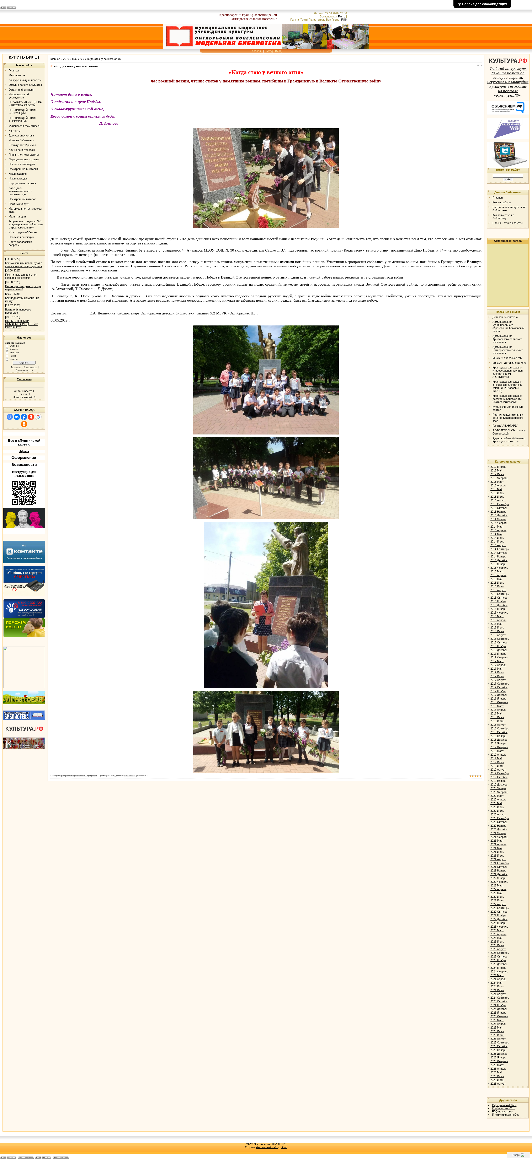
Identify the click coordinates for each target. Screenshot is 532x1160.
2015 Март (497, 571)
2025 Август (498, 1038)
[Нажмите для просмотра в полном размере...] (266, 433)
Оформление (23, 457)
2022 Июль (497, 900)
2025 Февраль (499, 1016)
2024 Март (497, 975)
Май (74, 58)
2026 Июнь (497, 1076)
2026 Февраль (499, 1061)
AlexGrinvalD (129, 776)
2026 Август (498, 1083)
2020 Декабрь (498, 829)
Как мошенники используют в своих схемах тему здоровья (23, 264)
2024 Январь (498, 967)
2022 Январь (498, 878)
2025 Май (496, 1027)
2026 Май (496, 1072)
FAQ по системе (502, 1111)
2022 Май (496, 893)
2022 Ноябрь (498, 915)
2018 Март (497, 706)
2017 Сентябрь (499, 683)
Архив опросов (30, 367)
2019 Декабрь (498, 784)
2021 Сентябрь (499, 863)
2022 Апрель (498, 889)
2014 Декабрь (498, 560)
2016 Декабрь (498, 650)
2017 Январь (498, 653)
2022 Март (497, 885)
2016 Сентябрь (499, 638)
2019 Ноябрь (498, 780)
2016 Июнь (497, 627)
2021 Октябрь (498, 866)
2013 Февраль (499, 478)
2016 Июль (497, 631)
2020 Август (498, 814)
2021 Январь (498, 833)
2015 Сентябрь (499, 593)
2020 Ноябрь (498, 825)
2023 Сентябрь (499, 952)
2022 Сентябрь (499, 908)
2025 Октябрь (498, 1046)
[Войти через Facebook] (24, 417)
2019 (66, 58)
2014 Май (496, 534)
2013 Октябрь (498, 507)
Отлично (14, 346)
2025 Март (497, 1020)
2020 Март (497, 795)
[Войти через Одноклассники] (24, 424)
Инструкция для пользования (24, 473)
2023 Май (496, 937)
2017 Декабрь (498, 694)
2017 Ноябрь (498, 691)
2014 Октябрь (498, 552)
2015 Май (496, 579)
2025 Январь (498, 1012)
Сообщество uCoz (503, 1108)
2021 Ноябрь (498, 870)
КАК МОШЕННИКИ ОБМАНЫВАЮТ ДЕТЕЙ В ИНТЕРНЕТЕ (21, 324)
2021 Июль (497, 855)
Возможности (24, 465)
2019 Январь (498, 743)
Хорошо (14, 349)
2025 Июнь (497, 1031)
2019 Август (498, 769)
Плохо (13, 356)
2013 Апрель (498, 485)
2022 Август (498, 904)
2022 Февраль (499, 881)
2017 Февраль (499, 657)
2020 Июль (497, 810)
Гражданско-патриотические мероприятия (78, 776)
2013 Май (496, 489)
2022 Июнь (497, 896)
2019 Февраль (499, 747)
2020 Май (496, 803)
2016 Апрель (498, 620)
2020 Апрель (498, 799)
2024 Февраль (499, 971)
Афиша (24, 451)
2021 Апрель (498, 844)
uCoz (284, 1147)
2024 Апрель (498, 979)
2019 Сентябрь (499, 773)
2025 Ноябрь (498, 1050)
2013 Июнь (497, 493)
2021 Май (496, 848)
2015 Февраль (499, 567)
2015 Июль (497, 586)
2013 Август (498, 500)
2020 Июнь (497, 807)
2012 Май (496, 470)
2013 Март (497, 481)
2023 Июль (497, 945)
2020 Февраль (499, 792)
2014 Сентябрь (499, 549)
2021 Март (497, 840)
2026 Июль (497, 1079)
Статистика (24, 379)
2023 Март (497, 930)
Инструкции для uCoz (505, 1114)
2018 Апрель (498, 709)
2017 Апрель (498, 665)
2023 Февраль (499, 926)
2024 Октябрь (498, 1001)
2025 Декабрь (498, 1053)
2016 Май (496, 623)
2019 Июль (497, 765)
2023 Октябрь (498, 956)
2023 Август (498, 949)
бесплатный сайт (267, 1147)
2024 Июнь (497, 986)
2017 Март (497, 661)
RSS (344, 19)
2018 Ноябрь (498, 736)
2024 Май (496, 982)
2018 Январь (498, 698)
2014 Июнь (497, 537)
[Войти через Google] (38, 417)
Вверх (516, 1154)
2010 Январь (498, 466)
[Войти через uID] (10, 417)
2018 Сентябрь (499, 728)
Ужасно (13, 359)
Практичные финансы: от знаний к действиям (21, 276)
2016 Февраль (499, 612)
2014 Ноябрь (498, 556)
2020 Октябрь (498, 822)
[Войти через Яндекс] (31, 417)
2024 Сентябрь (499, 997)
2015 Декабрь (498, 605)
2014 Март (497, 526)
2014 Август (498, 545)
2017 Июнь (497, 672)
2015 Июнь (497, 582)
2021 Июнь (497, 851)
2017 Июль (497, 676)
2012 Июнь (497, 474)
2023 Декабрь (498, 964)
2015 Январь (498, 564)
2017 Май (496, 668)
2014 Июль (497, 541)
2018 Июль (497, 721)
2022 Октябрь (498, 911)
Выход (269, 51)
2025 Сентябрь (499, 1042)
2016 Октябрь (498, 642)
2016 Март (497, 616)
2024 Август (498, 994)
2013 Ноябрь (498, 511)
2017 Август (498, 679)
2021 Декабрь (498, 874)
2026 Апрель (498, 1068)
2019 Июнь (497, 762)
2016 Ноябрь (498, 646)
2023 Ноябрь (498, 960)
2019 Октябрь (498, 777)
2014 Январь (498, 519)
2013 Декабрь (498, 515)
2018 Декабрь (498, 739)
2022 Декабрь (498, 919)
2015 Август (498, 590)
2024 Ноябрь (498, 1005)
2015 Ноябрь (498, 601)
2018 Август (498, 724)
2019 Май (496, 758)
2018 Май (496, 713)
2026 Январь (498, 1057)
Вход (278, 51)
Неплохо (14, 352)
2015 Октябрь (498, 597)
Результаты (16, 367)
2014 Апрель (498, 530)
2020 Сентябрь (499, 818)
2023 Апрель (498, 934)
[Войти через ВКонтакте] (17, 417)
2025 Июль (497, 1035)
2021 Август (498, 859)
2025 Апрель (498, 1023)
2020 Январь (498, 788)
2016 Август (498, 635)
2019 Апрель (498, 754)
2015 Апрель (498, 575)
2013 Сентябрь (499, 504)
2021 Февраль (499, 836)
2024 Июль (497, 990)
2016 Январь (498, 608)
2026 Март (497, 1065)
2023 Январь (498, 922)
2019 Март (497, 750)
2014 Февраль (499, 522)
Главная (256, 51)
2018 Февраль (499, 702)
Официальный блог (504, 1105)
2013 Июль (497, 496)
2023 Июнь (497, 941)
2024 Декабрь (498, 1008)
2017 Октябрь (498, 687)
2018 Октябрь (498, 732)
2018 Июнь (497, 717)
